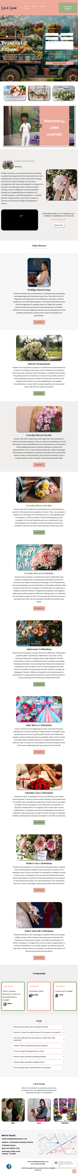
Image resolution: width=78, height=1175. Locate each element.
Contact (27, 9)
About (34, 6)
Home (26, 6)
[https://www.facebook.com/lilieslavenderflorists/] (8, 1166)
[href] (57, 1144)
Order (43, 6)
